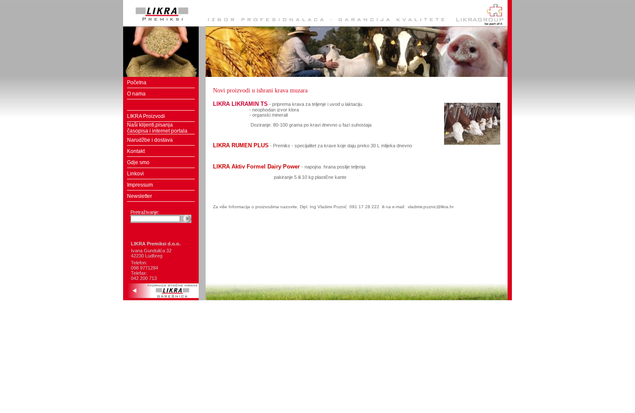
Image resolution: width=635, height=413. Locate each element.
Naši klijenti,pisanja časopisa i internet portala (157, 128)
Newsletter (139, 196)
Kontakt (136, 151)
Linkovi (135, 174)
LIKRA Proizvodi (146, 116)
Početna (136, 82)
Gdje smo (138, 162)
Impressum (140, 185)
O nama (136, 94)
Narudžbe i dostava (150, 140)
